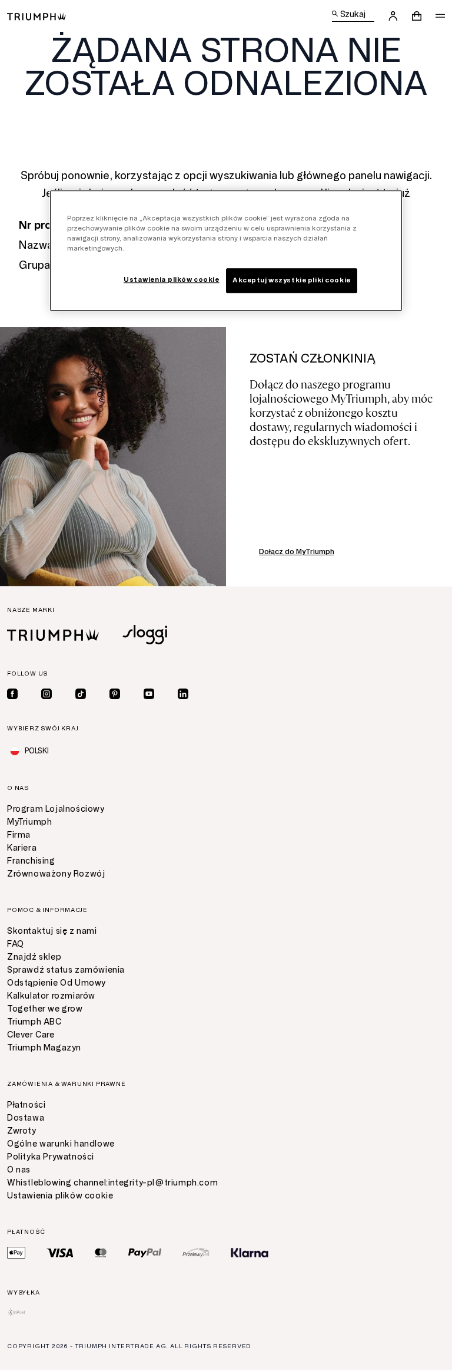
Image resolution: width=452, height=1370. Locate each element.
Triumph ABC (34, 1021)
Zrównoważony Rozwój (56, 874)
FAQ (15, 944)
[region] (226, 250)
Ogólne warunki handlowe (61, 1144)
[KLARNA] (249, 1252)
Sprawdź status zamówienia (66, 970)
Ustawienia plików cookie (60, 1195)
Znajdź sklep (34, 957)
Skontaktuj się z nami (52, 931)
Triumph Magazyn (44, 1047)
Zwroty (21, 1131)
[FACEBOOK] (12, 694)
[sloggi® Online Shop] (144, 634)
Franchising (31, 861)
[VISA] (60, 1252)
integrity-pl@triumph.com (163, 1182)
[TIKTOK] (80, 694)
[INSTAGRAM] (46, 694)
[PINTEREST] (114, 694)
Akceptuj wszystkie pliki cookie (291, 280)
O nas (19, 1169)
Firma (19, 835)
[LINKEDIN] (183, 694)
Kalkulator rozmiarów (51, 996)
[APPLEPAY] (16, 1253)
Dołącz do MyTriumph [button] (296, 552)
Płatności (26, 1105)
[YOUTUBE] (149, 694)
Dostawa (25, 1118)
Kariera (21, 848)
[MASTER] (101, 1252)
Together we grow (45, 1009)
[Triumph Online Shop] (36, 16)
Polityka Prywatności (50, 1156)
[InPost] (16, 1312)
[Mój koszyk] (416, 16)
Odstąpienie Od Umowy (56, 983)
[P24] (196, 1252)
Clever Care (31, 1034)
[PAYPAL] (144, 1252)
